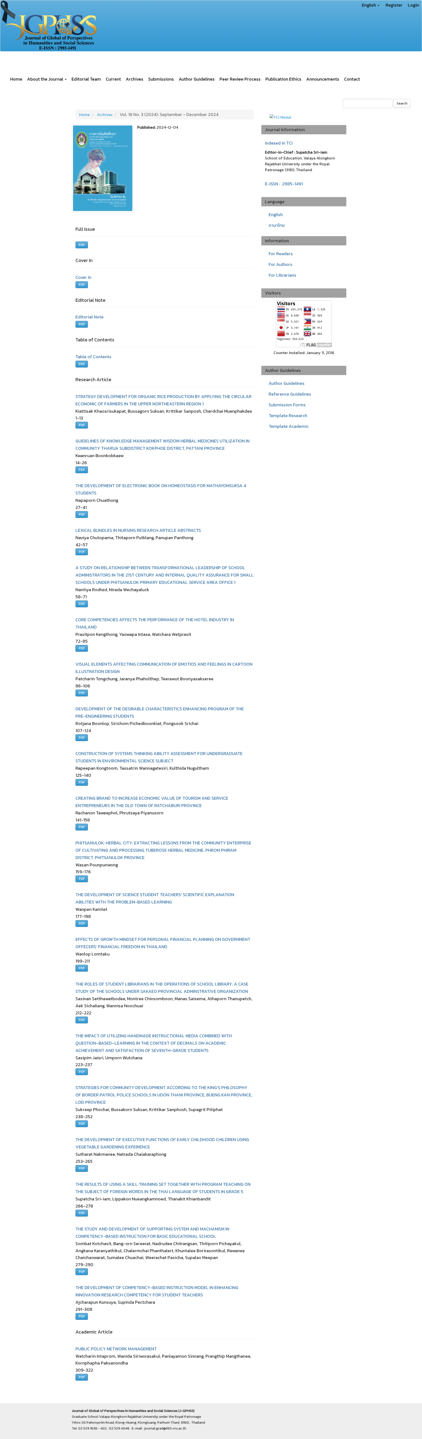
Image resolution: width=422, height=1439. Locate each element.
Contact (352, 79)
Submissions (161, 79)
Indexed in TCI (279, 143)
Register (394, 5)
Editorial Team (86, 79)
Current (113, 79)
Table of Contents (93, 356)
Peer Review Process (240, 79)
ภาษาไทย (277, 225)
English (276, 214)
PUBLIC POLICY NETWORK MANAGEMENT (116, 1348)
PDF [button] (82, 244)
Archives (134, 79)
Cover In (83, 277)
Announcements (322, 79)
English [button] (369, 5)
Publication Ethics (283, 79)
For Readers (281, 253)
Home (16, 79)
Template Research (288, 415)
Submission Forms (287, 404)
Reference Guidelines (290, 394)
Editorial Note (89, 317)
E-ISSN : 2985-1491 (284, 183)
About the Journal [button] (45, 79)
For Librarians (282, 275)
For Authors (280, 264)
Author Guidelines (197, 79)
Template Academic (289, 426)
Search (402, 103)
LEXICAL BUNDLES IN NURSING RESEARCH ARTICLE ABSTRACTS (138, 530)
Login (413, 5)
